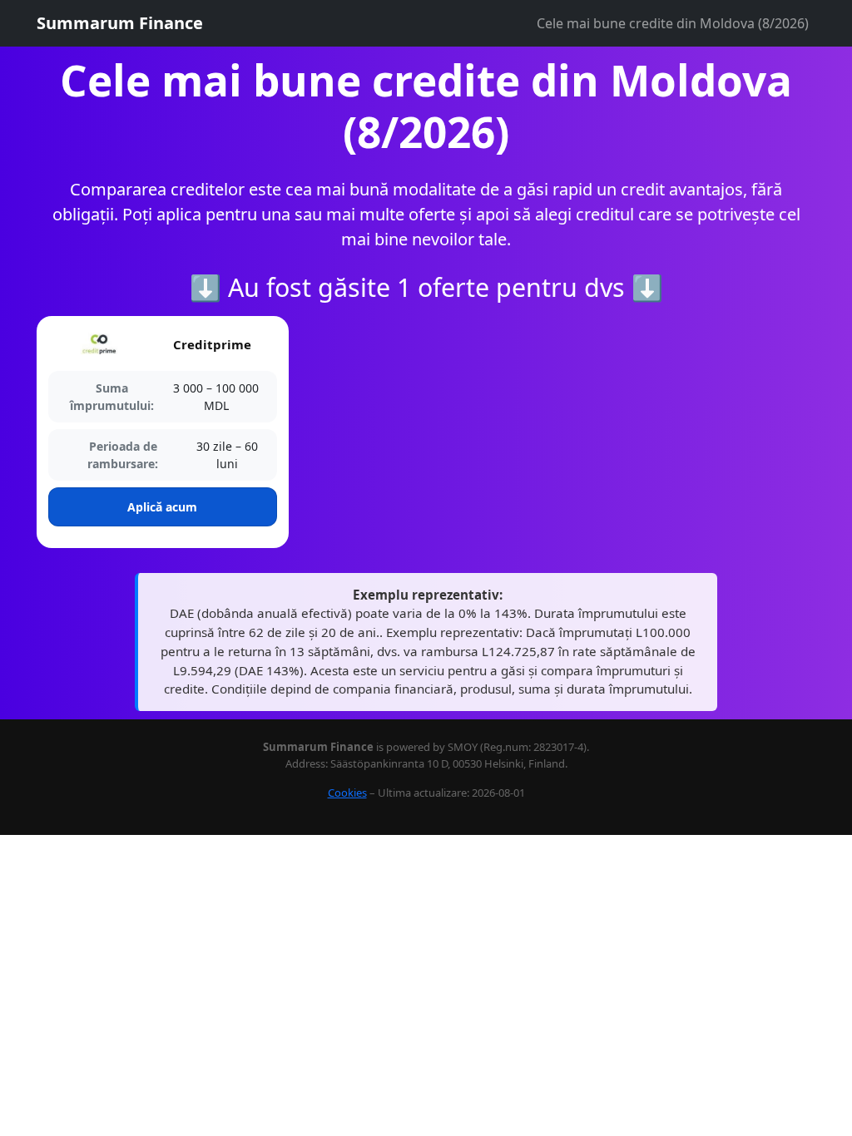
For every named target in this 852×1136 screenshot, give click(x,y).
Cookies (347, 792)
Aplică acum (162, 507)
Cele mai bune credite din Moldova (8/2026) (673, 23)
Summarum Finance (120, 23)
